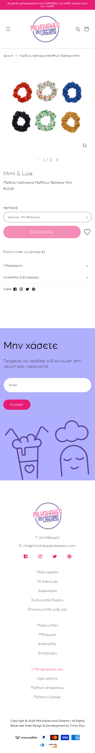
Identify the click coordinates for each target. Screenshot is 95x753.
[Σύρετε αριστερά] (38, 160)
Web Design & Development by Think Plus (55, 725)
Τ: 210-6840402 (47, 538)
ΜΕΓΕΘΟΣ (10, 208)
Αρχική (8, 56)
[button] (8, 29)
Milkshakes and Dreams (52, 720)
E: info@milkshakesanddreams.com (47, 546)
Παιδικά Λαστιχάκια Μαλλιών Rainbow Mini (49, 56)
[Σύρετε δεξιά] (57, 160)
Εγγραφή (16, 404)
